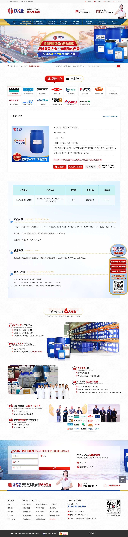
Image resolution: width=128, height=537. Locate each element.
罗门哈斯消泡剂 (57, 104)
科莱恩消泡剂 (113, 93)
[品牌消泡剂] (64, 22)
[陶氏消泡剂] (51, 22)
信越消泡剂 (42, 104)
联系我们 (117, 1)
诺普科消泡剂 (99, 93)
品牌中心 (19, 66)
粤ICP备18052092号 (51, 533)
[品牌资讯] (101, 22)
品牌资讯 (10, 515)
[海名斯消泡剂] (39, 22)
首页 (9, 504)
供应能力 (10, 508)
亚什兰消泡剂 (14, 104)
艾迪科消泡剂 (71, 104)
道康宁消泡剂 (67, 66)
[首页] (14, 22)
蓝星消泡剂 (85, 93)
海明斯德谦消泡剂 (28, 93)
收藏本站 (98, 1)
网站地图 (107, 1)
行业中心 (75, 78)
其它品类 (82, 66)
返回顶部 (122, 481)
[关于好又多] (114, 22)
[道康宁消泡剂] (26, 22)
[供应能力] (76, 22)
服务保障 (10, 512)
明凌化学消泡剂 (85, 104)
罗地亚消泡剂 (71, 93)
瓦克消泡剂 (75, 66)
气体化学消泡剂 (28, 104)
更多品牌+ (53, 519)
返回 (110, 116)
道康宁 (25, 66)
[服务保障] (89, 22)
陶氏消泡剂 (56, 93)
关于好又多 (11, 519)
